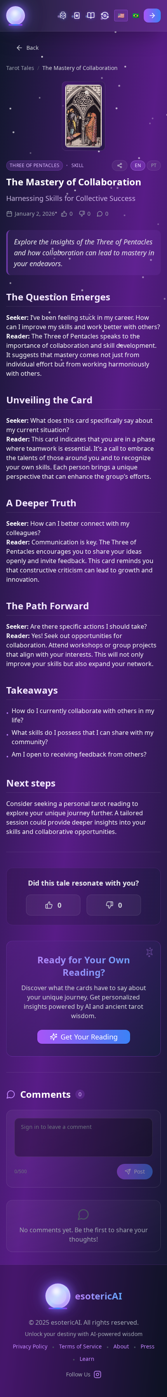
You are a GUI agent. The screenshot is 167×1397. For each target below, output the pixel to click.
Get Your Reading (89, 1036)
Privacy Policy (30, 1346)
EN (138, 165)
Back (32, 47)
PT (154, 165)
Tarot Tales (20, 68)
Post (139, 1171)
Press (148, 1346)
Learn (87, 1358)
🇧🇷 (135, 15)
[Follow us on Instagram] (97, 1374)
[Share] (119, 165)
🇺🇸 (121, 15)
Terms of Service (80, 1346)
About (121, 1346)
